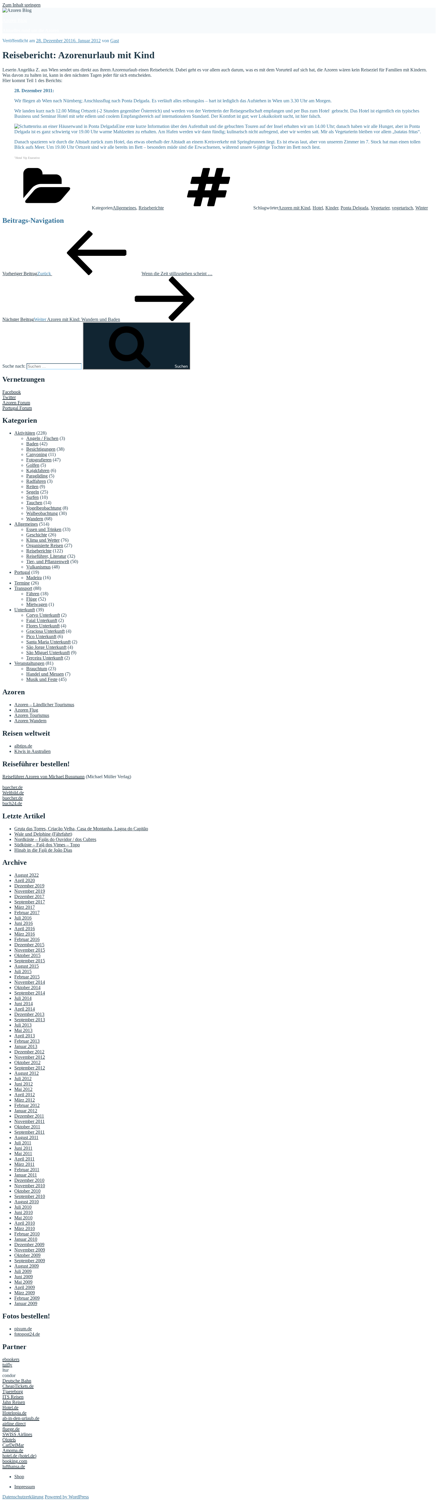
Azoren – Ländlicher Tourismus (44, 704)
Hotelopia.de (14, 1412)
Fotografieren (39, 459)
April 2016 (24, 928)
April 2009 (24, 1287)
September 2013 (29, 1019)
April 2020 (24, 880)
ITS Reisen (13, 1396)
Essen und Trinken (43, 529)
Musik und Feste (42, 679)
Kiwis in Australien (32, 751)
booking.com (14, 1461)
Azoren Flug (26, 709)
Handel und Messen (45, 673)
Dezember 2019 (29, 885)
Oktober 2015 (27, 955)
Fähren (32, 593)
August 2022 (26, 875)
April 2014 (24, 1008)
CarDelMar (13, 1445)
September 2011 (29, 1132)
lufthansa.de (13, 1466)
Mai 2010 (23, 1217)
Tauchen (34, 502)
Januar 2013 (25, 1046)
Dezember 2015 (29, 944)
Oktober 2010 (27, 1191)
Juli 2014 (23, 998)
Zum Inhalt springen (21, 4)
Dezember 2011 (29, 1116)
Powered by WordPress (67, 1496)
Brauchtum (36, 668)
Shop (19, 1476)
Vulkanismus (38, 566)
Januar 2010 (25, 1239)
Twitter (9, 397)
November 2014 (29, 982)
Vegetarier (380, 207)
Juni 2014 (23, 1003)
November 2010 (29, 1185)
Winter (421, 207)
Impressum (24, 1486)
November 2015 (29, 950)
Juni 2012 (23, 1083)
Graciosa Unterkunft (45, 631)
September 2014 (29, 992)
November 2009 (29, 1249)
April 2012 (24, 1094)
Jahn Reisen (13, 1402)
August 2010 (26, 1201)
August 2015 (26, 966)
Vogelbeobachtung (43, 507)
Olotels (9, 1439)
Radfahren (36, 481)
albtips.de (23, 745)
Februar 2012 (27, 1105)
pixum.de (23, 1328)
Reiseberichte (151, 207)
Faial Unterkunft (41, 620)
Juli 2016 (23, 917)
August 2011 (26, 1137)
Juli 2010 (23, 1207)
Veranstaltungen (29, 663)
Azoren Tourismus (31, 715)
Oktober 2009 (27, 1255)
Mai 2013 (23, 1030)
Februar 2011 (26, 1169)
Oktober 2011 (27, 1126)
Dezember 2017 (29, 896)
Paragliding (37, 475)
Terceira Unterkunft (44, 657)
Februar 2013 (27, 1041)
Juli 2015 (23, 971)
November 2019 (29, 891)
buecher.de (12, 787)
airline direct (14, 1423)
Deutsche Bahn (16, 1380)
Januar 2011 (25, 1174)
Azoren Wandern (30, 720)
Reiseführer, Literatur (46, 556)
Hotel (318, 207)
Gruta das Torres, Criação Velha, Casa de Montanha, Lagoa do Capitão (81, 828)
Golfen (32, 465)
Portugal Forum (17, 408)
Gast (114, 40)
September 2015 (29, 960)
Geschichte (36, 534)
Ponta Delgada (354, 207)
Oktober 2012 (27, 1062)
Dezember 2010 (29, 1180)
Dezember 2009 (29, 1244)
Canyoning (36, 454)
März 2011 (24, 1164)
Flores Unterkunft (43, 625)
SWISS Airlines (17, 1434)
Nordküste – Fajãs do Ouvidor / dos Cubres (55, 839)
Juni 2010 (23, 1212)
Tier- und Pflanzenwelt (47, 561)
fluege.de (11, 1428)
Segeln (32, 491)
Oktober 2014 (27, 987)
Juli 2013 (23, 1025)
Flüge (31, 599)
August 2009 (26, 1265)
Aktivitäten (24, 433)
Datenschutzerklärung (23, 1496)
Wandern (34, 518)
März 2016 (24, 933)
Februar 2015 (27, 976)
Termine (22, 582)
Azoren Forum (16, 402)
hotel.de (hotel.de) (19, 1455)
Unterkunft (24, 609)
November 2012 (29, 1057)
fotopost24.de (27, 1334)
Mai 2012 (23, 1089)
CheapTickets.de (18, 1386)
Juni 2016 (23, 923)
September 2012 (29, 1067)
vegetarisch (402, 207)
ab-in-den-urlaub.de (20, 1418)
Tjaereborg (12, 1391)
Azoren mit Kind (294, 207)
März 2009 (24, 1292)
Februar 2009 (27, 1298)
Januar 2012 (25, 1110)
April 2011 (24, 1158)
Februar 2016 (27, 939)
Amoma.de (12, 1450)
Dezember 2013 (29, 1014)
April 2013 (24, 1035)
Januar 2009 (25, 1303)
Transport (23, 588)
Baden (32, 443)
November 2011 (29, 1121)
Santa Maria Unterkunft (48, 641)
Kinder (331, 207)
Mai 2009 (23, 1282)
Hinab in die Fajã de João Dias (43, 850)
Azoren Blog (14, 20)
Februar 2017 (27, 912)
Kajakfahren (37, 470)
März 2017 (24, 907)
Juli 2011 (22, 1142)
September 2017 (29, 901)
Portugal (22, 572)
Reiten (32, 486)
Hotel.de (10, 1407)
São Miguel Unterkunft (48, 652)
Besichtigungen (40, 449)
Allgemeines (124, 207)
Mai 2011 (23, 1153)
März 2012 (24, 1099)
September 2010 (29, 1196)
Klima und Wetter (43, 540)
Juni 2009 (23, 1276)
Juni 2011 (23, 1148)
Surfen (32, 497)
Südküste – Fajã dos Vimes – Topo (47, 844)
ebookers (10, 1359)
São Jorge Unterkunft (46, 647)
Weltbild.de (13, 792)
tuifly (7, 1364)
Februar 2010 (27, 1233)
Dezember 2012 (29, 1051)
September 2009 (29, 1260)
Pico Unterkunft (41, 636)
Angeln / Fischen (42, 438)
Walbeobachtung (42, 513)
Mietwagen (36, 604)
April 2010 (24, 1223)
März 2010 (24, 1228)
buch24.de (12, 803)
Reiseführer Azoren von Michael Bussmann (43, 776)
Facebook (11, 391)
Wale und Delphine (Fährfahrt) (43, 834)
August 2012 (26, 1073)
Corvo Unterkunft (43, 615)
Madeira (34, 577)
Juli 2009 (23, 1271)
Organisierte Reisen (44, 545)
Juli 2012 (23, 1078)
